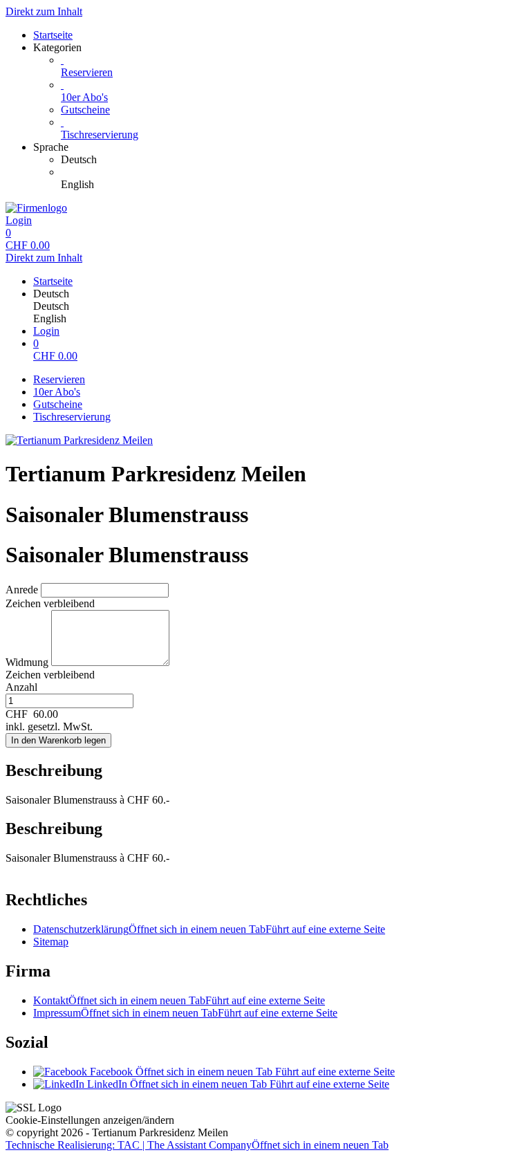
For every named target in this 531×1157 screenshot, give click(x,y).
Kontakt (179, 1000)
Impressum (185, 1013)
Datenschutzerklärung (209, 929)
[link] (293, 160)
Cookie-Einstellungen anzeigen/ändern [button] (90, 1120)
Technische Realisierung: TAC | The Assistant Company (197, 1145)
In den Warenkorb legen (58, 740)
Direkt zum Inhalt (44, 11)
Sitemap (50, 941)
